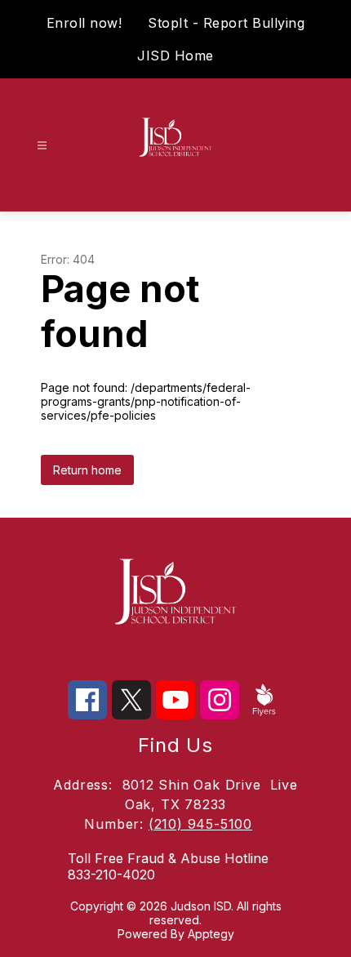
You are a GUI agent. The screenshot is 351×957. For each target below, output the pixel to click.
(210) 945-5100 (200, 824)
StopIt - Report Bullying (226, 23)
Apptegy (211, 934)
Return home (87, 470)
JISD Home (175, 55)
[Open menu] (42, 145)
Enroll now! (84, 23)
